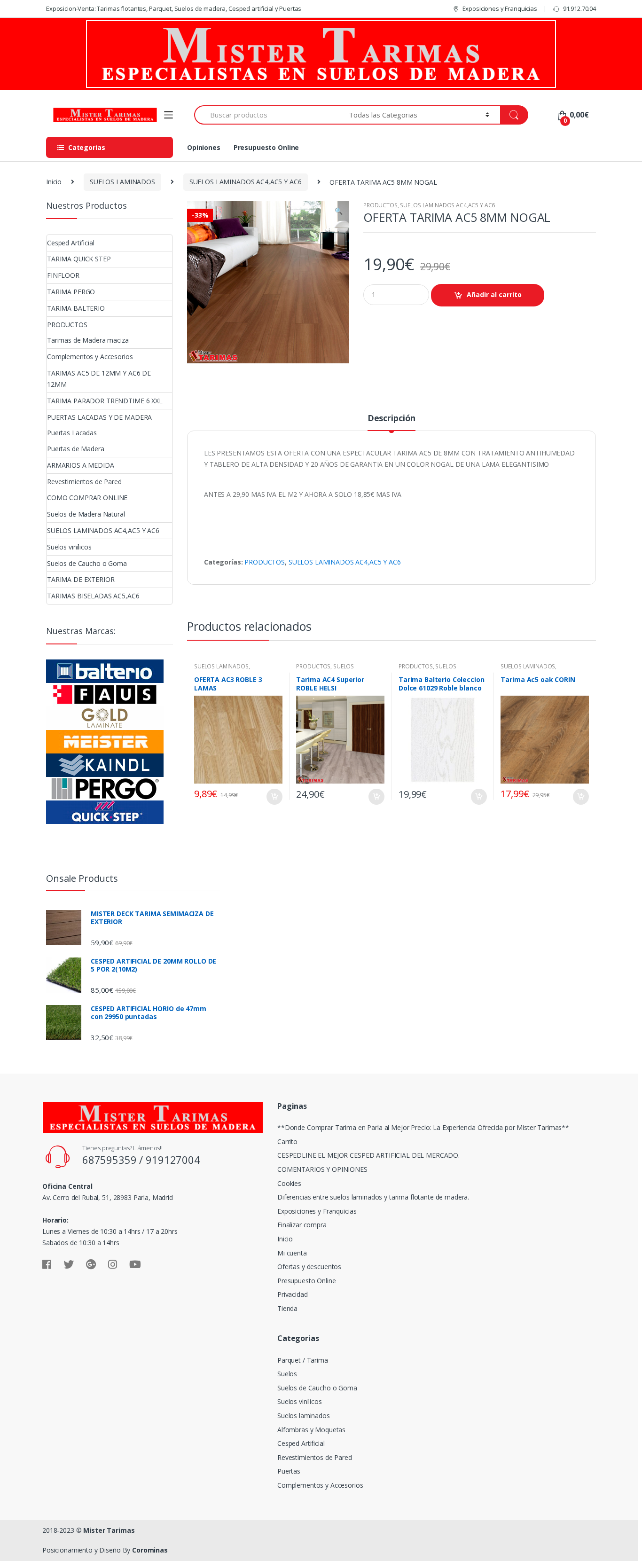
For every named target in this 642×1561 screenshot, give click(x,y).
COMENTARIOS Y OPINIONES (322, 1169)
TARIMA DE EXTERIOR (80, 579)
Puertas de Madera (75, 448)
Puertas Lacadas (72, 432)
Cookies (289, 1183)
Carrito (287, 1141)
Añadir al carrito (494, 294)
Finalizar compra (302, 1224)
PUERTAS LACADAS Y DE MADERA (99, 417)
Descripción (391, 419)
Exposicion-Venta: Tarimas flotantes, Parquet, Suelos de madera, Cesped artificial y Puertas (173, 8)
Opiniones (203, 147)
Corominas (150, 1549)
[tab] (391, 422)
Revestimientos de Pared (84, 481)
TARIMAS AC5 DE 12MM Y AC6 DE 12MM (99, 379)
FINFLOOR (63, 275)
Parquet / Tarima (302, 1360)
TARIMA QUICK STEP (79, 258)
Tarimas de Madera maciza (88, 340)
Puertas (288, 1471)
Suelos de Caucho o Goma (87, 563)
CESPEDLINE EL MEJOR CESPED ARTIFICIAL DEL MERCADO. (368, 1155)
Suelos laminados (303, 1415)
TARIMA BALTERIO (76, 308)
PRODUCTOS (380, 205)
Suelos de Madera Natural (86, 514)
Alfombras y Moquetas (311, 1429)
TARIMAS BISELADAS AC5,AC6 (93, 595)
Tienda (287, 1308)
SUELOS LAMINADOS (122, 181)
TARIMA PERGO (71, 291)
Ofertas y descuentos (309, 1266)
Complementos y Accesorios (90, 356)
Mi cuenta (292, 1252)
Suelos (287, 1373)
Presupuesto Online (266, 147)
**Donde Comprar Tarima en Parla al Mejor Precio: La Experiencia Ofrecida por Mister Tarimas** (423, 1127)
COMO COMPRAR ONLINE (87, 497)
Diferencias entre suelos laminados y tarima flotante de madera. (373, 1196)
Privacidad (292, 1294)
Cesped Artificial (70, 242)
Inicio (54, 181)
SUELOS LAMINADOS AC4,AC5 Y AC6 (245, 181)
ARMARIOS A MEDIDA (80, 465)
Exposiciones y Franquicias (499, 8)
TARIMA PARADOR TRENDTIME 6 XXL (105, 400)
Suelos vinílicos (69, 546)
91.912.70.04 (579, 8)
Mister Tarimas (108, 1530)
